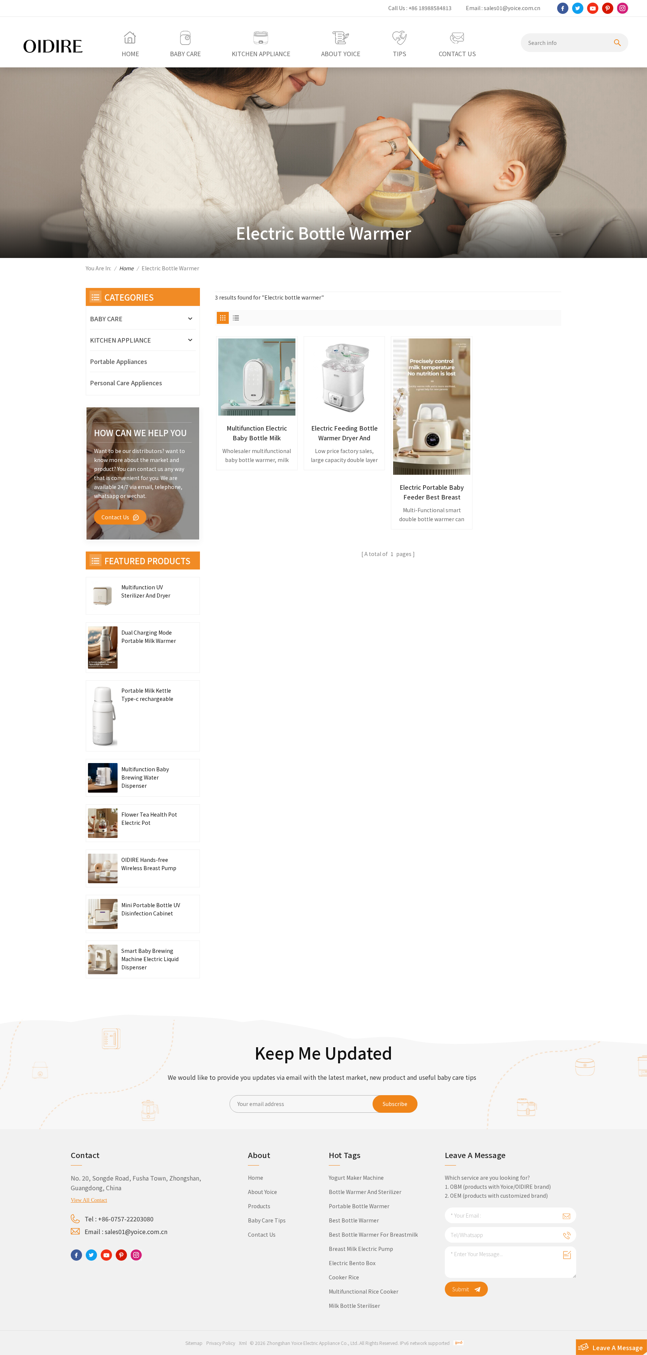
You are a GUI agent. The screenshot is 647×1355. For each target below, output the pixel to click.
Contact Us (115, 517)
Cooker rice (344, 1277)
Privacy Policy (220, 1343)
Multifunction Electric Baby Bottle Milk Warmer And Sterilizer (257, 433)
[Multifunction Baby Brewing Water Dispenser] (103, 778)
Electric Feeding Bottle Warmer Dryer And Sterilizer (344, 433)
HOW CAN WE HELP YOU (140, 432)
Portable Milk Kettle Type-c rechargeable (147, 694)
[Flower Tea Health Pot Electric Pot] (103, 823)
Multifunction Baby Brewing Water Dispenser (145, 777)
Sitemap (194, 1343)
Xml (243, 1343)
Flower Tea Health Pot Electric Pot (149, 818)
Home (126, 268)
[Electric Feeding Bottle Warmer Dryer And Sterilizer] (344, 377)
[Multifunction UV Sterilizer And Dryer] (103, 596)
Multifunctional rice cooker (363, 1291)
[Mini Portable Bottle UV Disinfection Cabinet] (103, 914)
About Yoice (262, 1192)
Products (259, 1206)
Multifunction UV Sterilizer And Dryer (145, 591)
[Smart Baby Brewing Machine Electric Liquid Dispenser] (103, 959)
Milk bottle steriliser (354, 1305)
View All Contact (89, 1200)
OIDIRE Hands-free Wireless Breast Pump (148, 864)
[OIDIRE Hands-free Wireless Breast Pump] (103, 868)
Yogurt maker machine (356, 1177)
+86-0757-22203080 (126, 1218)
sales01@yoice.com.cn (512, 8)
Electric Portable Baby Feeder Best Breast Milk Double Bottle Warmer (432, 492)
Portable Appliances (118, 361)
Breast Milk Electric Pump (361, 1248)
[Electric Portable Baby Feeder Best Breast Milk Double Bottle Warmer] (431, 406)
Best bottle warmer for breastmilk (373, 1234)
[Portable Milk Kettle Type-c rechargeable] (103, 716)
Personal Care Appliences (126, 382)
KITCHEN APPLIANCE (120, 339)
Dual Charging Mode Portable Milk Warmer (148, 636)
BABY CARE (106, 318)
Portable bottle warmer (359, 1206)
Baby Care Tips (267, 1220)
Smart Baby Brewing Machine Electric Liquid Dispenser (150, 959)
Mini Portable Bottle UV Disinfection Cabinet (150, 909)
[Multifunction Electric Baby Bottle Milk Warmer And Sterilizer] (256, 377)
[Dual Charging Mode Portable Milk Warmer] (103, 647)
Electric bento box (352, 1263)
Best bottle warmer (354, 1220)
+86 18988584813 (430, 8)
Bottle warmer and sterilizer (365, 1192)
